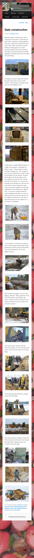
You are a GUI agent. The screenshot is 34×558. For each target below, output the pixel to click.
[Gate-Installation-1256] (17, 363)
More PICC (25, 17)
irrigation (7, 508)
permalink (17, 510)
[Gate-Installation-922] (17, 334)
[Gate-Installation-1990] (17, 474)
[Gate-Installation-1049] (17, 493)
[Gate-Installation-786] (17, 212)
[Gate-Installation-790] (17, 231)
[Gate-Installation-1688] (17, 426)
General (19, 505)
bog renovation (9, 506)
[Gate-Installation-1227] (17, 382)
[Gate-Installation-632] (17, 315)
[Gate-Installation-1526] (17, 407)
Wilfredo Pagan (21, 508)
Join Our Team (15, 17)
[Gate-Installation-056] (17, 282)
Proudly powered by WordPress (17, 517)
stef (6, 510)
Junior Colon (13, 508)
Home (6, 13)
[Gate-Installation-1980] (17, 455)
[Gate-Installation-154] (17, 263)
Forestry (7, 17)
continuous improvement (20, 506)
